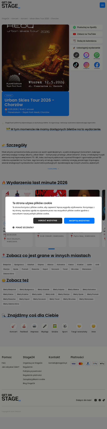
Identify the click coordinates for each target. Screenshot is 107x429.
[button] (23, 227)
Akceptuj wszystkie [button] (79, 220)
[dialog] (53, 214)
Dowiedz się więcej (58, 213)
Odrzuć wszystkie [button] (47, 220)
